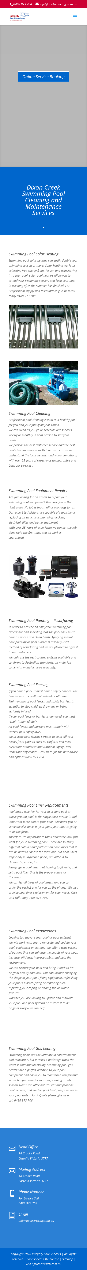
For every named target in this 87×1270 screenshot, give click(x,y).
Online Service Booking (43, 76)
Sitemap (67, 1259)
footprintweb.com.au (47, 1264)
